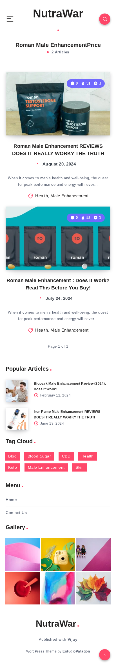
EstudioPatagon (76, 651)
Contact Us (16, 512)
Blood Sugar (39, 456)
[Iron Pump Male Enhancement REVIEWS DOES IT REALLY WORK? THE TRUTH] (17, 419)
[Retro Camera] (58, 554)
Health (41, 195)
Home (11, 499)
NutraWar (58, 13)
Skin (79, 467)
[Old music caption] (93, 554)
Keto (12, 467)
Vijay (73, 639)
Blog (12, 456)
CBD (66, 456)
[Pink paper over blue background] (22, 554)
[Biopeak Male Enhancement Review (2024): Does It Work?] (17, 391)
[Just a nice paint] (58, 588)
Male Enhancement (69, 195)
